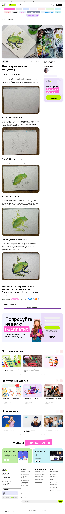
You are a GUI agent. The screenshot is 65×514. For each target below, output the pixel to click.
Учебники (58, 12)
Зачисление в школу (25, 478)
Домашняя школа (24, 482)
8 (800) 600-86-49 (54, 1)
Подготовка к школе (25, 474)
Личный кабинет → (26, 497)
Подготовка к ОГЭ (53, 484)
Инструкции (33, 9)
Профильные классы (39, 476)
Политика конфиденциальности (33, 507)
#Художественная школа (50, 75)
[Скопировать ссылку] (38, 299)
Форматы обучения (25, 480)
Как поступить (53, 474)
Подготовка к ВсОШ (54, 485)
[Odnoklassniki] (36, 299)
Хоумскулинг (37, 477)
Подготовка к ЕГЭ (53, 482)
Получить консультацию (53, 97)
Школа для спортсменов (39, 483)
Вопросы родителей (54, 471)
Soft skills (19, 9)
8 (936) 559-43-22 (5, 473)
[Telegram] (31, 299)
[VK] (29, 299)
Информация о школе (25, 471)
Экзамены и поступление (32, 15)
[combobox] (45, 321)
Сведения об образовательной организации (44, 508)
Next (61, 351)
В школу (59, 4)
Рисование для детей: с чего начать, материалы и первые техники (11, 370)
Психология (7, 12)
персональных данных (54, 331)
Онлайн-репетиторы (54, 487)
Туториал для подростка (33, 12)
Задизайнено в (57, 511)
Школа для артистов (39, 479)
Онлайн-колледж (24, 485)
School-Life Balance (9, 9)
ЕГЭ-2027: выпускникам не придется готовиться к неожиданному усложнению (31, 430)
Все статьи (12, 4)
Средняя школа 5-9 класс (40, 473)
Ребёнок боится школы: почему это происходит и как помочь (10, 430)
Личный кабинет (24, 483)
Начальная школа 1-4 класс (40, 471)
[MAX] (34, 299)
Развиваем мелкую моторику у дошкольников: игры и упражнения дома (31, 370)
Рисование (15, 12)
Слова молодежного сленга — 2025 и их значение (53, 399)
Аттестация (23, 473)
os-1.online (4, 487)
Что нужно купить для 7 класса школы (11, 398)
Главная (4, 19)
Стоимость (52, 477)
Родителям (22, 12)
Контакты (52, 479)
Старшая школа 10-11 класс (40, 474)
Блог (51, 473)
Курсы (51, 489)
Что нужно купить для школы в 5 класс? (31, 399)
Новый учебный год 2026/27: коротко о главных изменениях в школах (53, 430)
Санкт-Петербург (6, 489)
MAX (62, 1)
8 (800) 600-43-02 (5, 472)
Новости (58, 9)
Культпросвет (50, 9)
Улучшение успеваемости (47, 12)
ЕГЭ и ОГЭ (26, 9)
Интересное (41, 9)
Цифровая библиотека (24, 4)
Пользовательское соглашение (32, 511)
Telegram (60, 1)
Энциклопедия (53, 476)
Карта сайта (43, 510)
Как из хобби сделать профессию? (52, 369)
